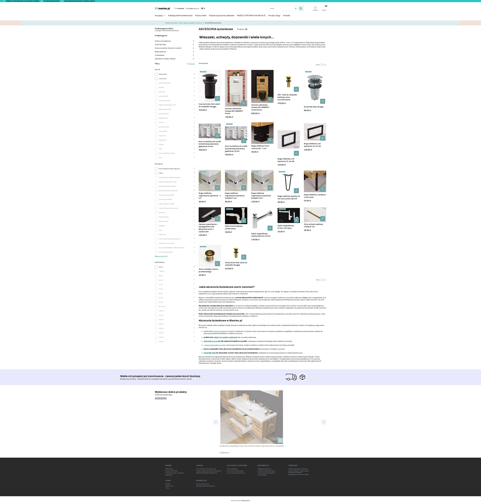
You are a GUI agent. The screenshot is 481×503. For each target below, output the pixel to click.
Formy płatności (232, 469)
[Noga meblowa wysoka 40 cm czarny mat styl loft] (289, 182)
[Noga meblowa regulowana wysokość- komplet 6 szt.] (262, 180)
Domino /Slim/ (163, 221)
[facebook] (202, 8)
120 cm (161, 315)
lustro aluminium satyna (167, 153)
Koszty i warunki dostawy (235, 471)
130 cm (161, 319)
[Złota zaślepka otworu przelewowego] (210, 256)
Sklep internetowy (239, 500)
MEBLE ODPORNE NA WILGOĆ (206, 473)
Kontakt (168, 484)
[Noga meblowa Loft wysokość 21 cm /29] (289, 139)
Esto (160, 230)
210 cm (161, 341)
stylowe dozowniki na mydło (215, 345)
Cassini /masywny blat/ (166, 195)
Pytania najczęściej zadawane (298, 469)
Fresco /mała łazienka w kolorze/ (170, 239)
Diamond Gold (163, 217)
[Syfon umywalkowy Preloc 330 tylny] (289, 215)
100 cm (161, 311)
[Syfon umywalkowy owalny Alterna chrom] (262, 219)
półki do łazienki (220, 331)
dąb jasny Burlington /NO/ (167, 105)
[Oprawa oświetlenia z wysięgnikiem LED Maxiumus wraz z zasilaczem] (210, 214)
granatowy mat (164, 113)
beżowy (161, 87)
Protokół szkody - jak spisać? (174, 473)
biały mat (162, 92)
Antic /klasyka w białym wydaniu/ (170, 177)
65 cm (161, 284)
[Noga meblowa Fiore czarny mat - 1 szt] (262, 133)
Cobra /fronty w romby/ (166, 204)
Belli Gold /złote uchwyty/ (167, 186)
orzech (161, 122)
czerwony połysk (164, 100)
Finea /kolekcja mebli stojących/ (169, 168)
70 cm (161, 289)
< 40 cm (161, 271)
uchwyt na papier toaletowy (226, 337)
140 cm (161, 324)
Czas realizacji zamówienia (236, 473)
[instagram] (205, 8)
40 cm (161, 276)
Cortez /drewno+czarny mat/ (168, 208)
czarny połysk (163, 96)
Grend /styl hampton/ (166, 252)
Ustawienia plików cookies (266, 471)
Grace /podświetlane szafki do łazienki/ (172, 247)
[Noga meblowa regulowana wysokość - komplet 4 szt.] (236, 180)
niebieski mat (163, 118)
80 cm (161, 293)
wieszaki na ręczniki (212, 341)
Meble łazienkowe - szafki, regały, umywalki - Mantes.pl (183, 23)
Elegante (162, 225)
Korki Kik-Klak (174, 44)
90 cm (161, 302)
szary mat (162, 135)
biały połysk (163, 74)
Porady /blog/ (262, 475)
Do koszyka (217, 98)
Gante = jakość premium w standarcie (208, 471)
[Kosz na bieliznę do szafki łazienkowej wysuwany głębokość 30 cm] (236, 133)
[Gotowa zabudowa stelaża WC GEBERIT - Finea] (236, 88)
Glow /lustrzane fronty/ (166, 243)
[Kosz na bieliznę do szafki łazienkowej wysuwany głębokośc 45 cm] (210, 131)
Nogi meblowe (174, 52)
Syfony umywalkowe (174, 41)
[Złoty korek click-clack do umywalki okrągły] (236, 253)
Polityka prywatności (264, 469)
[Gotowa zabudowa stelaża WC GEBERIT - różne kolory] (262, 86)
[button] (300, 8)
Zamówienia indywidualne (266, 473)
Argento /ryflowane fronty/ (168, 182)
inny (160, 157)
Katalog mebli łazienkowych (205, 486)
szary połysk (163, 131)
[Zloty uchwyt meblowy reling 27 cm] (315, 214)
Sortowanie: (203, 63)
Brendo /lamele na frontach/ (168, 190)
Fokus (161, 173)
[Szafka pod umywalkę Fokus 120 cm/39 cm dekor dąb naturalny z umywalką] (251, 417)
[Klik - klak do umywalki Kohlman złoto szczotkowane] (289, 81)
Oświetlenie (174, 55)
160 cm (161, 333)
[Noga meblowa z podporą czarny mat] (315, 181)
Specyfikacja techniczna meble (298, 474)
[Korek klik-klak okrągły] (315, 87)
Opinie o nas (169, 486)
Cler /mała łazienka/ (165, 199)
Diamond (162, 212)
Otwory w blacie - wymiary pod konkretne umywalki (298, 471)
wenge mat (162, 140)
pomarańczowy (164, 127)
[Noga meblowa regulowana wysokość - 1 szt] (210, 180)
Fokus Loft (162, 234)
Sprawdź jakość (161, 398)
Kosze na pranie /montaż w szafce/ (174, 48)
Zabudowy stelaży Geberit (174, 59)
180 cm (161, 337)
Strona (318, 64)
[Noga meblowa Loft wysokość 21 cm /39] (315, 132)
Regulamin (168, 475)
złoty (160, 149)
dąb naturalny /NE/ (165, 109)
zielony (161, 144)
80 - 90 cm (162, 306)
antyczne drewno (164, 83)
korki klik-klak (210, 353)
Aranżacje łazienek (202, 484)
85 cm (161, 297)
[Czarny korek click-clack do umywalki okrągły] (210, 86)
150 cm (161, 328)
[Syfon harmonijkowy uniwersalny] (236, 215)
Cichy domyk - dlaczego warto (206, 469)
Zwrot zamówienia (171, 471)
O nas (167, 488)
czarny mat (162, 78)
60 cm (161, 267)
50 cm (161, 280)
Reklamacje (169, 469)
